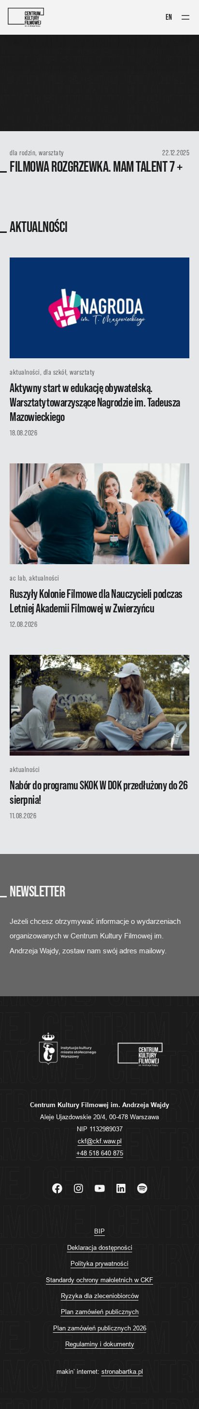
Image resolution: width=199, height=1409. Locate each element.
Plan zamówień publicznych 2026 (99, 1328)
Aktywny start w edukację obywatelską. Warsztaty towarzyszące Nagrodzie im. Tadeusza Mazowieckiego (95, 402)
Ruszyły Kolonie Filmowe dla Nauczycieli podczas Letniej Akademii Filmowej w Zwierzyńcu (96, 601)
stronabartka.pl (122, 1371)
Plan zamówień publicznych (100, 1311)
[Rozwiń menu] (185, 17)
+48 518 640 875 (99, 1153)
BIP (99, 1231)
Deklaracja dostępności (99, 1247)
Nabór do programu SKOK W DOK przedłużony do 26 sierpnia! (98, 793)
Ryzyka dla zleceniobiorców (100, 1296)
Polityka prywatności (99, 1263)
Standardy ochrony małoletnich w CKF (99, 1280)
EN (169, 17)
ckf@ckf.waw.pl (100, 1141)
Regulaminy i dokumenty (99, 1344)
